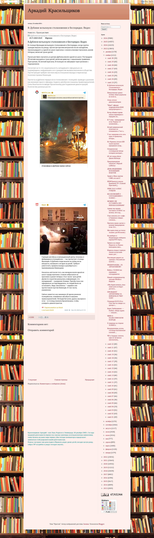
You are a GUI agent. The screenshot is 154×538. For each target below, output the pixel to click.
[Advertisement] (61, 408)
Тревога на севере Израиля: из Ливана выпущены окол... (115, 245)
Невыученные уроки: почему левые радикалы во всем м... (116, 95)
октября (109, 421)
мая (107, 439)
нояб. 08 (111, 393)
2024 (106, 45)
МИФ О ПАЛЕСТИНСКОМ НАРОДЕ (115, 318)
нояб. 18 (111, 358)
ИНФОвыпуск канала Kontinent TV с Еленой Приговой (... (116, 183)
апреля (108, 442)
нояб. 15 (111, 368)
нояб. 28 (111, 65)
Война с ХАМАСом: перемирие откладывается (114, 272)
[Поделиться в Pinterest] (48, 317)
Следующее (32, 380)
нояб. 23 (111, 83)
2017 (106, 474)
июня (108, 435)
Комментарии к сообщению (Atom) (52, 384)
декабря (109, 52)
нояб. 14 (111, 372)
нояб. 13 (111, 375)
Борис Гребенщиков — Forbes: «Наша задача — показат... (115, 310)
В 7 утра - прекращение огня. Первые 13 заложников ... (115, 122)
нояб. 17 (111, 361)
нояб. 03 (111, 410)
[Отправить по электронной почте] (40, 317)
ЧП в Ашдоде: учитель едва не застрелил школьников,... (115, 338)
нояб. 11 (111, 382)
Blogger (101, 524)
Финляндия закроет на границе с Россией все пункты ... (116, 260)
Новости (31, 32)
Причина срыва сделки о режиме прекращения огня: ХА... (116, 225)
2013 (106, 488)
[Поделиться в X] (44, 317)
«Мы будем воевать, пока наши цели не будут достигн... (116, 287)
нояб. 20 (111, 351)
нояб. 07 (111, 396)
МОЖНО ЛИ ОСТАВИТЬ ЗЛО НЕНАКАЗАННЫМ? (115, 203)
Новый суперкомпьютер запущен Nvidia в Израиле (116, 279)
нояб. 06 (111, 400)
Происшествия (42, 32)
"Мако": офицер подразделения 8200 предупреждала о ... (115, 107)
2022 (106, 457)
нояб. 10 (111, 386)
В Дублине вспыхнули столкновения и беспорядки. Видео (115, 87)
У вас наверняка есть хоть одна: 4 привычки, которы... (116, 136)
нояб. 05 (111, 403)
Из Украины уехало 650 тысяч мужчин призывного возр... (116, 144)
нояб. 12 (111, 379)
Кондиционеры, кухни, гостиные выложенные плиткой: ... (116, 330)
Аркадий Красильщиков (54, 10)
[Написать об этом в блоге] (42, 317)
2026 (106, 38)
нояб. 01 (111, 417)
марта (108, 446)
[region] (61, 185)
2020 (106, 464)
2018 (106, 471)
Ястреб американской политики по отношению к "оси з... (115, 129)
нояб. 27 (111, 69)
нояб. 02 (111, 414)
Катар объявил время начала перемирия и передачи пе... (115, 114)
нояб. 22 (111, 344)
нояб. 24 (111, 79)
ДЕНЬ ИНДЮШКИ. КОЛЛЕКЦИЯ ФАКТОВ (114, 171)
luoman (86, 524)
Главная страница (61, 380)
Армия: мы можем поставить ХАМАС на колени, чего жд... (116, 211)
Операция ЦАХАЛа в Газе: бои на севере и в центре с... (116, 303)
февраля (109, 449)
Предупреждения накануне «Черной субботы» (114, 163)
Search (104, 29)
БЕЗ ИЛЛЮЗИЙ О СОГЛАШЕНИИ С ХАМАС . (115, 196)
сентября (109, 425)
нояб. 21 (111, 347)
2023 (106, 49)
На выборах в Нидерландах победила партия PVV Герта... (116, 238)
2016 (106, 478)
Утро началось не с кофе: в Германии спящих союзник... (116, 218)
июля (108, 432)
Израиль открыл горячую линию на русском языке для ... (116, 252)
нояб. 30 (111, 58)
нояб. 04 (111, 407)
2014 (106, 485)
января (108, 453)
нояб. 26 (111, 72)
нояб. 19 (111, 354)
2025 (106, 42)
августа (108, 428)
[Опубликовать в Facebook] (46, 317)
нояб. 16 (111, 365)
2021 (106, 460)
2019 (106, 467)
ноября (108, 55)
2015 (106, 481)
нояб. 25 (111, 76)
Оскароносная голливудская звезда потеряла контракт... (115, 151)
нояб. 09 (111, 389)
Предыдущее (89, 380)
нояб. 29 (111, 62)
